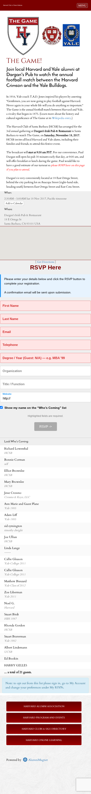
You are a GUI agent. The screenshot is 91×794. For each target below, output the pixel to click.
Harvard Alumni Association (44, 706)
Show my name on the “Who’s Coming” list (34, 407)
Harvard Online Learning (44, 740)
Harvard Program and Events (44, 717)
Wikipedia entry (61, 118)
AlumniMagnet (38, 760)
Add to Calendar (14, 203)
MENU (83, 5)
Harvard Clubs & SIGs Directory (44, 728)
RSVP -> (45, 426)
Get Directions (45, 262)
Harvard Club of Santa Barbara (12, 5)
